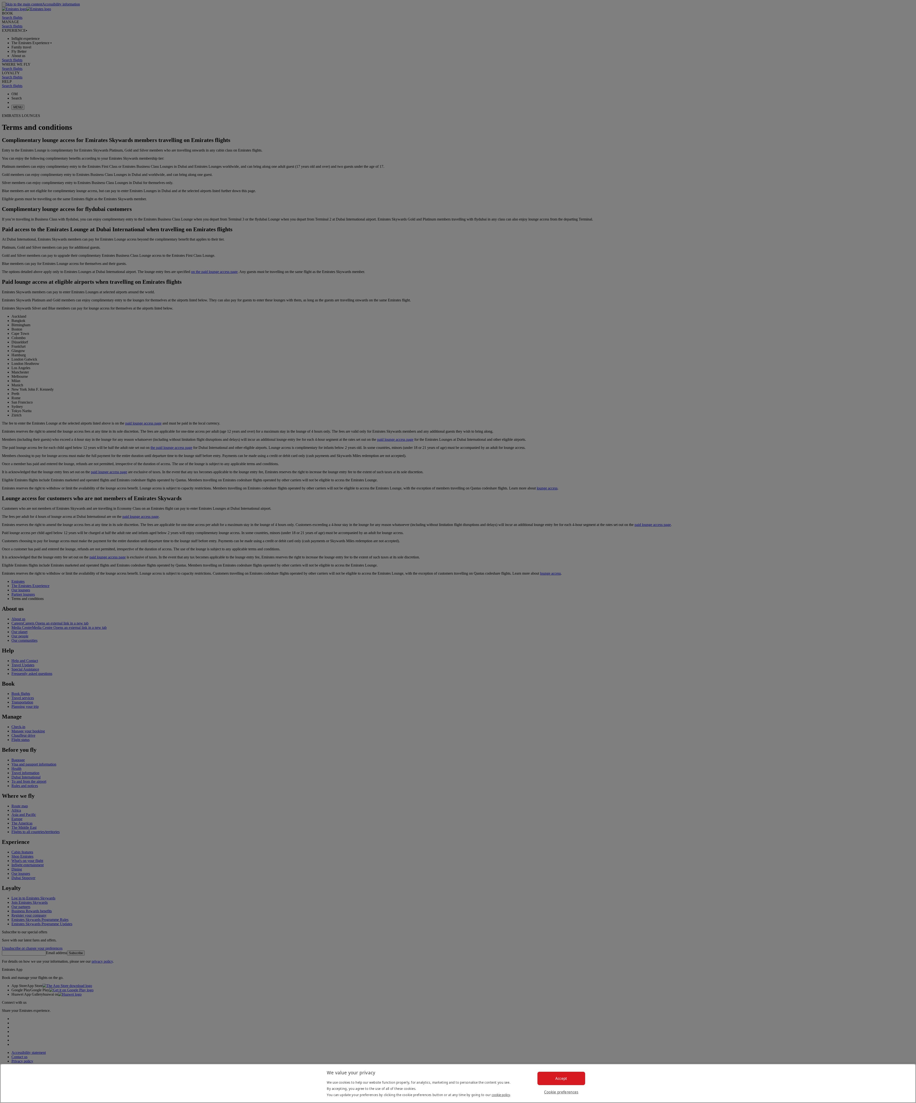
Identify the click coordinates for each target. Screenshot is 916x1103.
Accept (561, 1078)
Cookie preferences (561, 1092)
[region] (458, 1083)
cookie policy (501, 1094)
